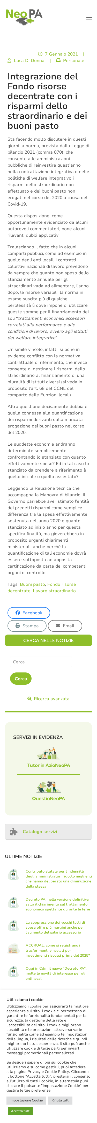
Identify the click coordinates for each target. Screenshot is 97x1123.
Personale (73, 61)
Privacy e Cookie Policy (48, 1071)
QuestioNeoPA (48, 798)
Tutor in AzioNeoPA (48, 765)
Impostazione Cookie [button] (26, 1100)
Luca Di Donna (29, 61)
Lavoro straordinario (54, 591)
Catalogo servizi (40, 832)
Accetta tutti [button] (20, 1111)
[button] (89, 17)
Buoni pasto (32, 584)
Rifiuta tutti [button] (60, 1100)
